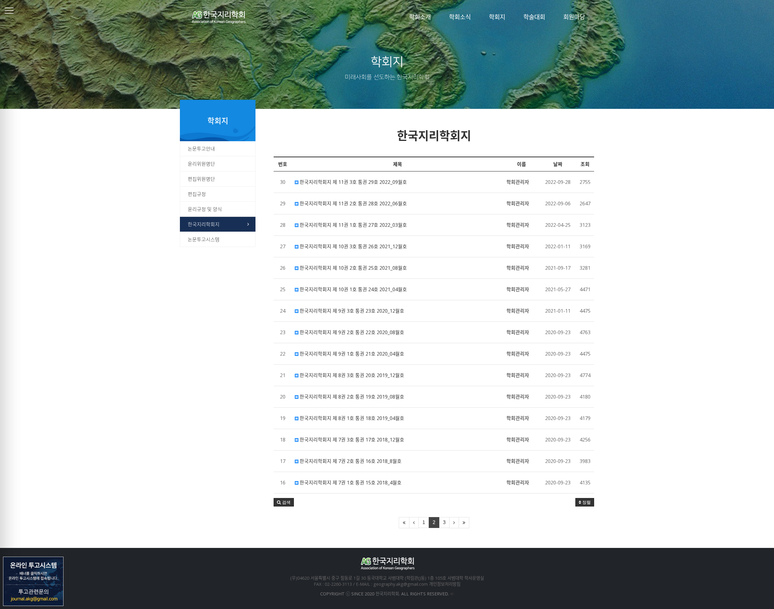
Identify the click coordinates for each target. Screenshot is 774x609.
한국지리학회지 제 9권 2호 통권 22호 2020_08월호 (351, 332)
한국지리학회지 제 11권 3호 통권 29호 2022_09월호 (352, 182)
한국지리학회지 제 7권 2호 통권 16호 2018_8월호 (350, 461)
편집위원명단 (201, 179)
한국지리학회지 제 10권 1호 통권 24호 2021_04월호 (352, 289)
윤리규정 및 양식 (205, 209)
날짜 (557, 164)
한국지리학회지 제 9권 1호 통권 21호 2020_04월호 (351, 353)
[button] (284, 502)
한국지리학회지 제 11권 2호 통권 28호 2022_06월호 (352, 203)
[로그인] (452, 594)
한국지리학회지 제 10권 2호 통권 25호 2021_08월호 (352, 268)
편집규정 (197, 194)
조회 (585, 164)
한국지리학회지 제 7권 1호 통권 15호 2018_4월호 (350, 482)
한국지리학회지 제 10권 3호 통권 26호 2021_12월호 (352, 246)
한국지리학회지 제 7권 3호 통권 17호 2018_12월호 (351, 439)
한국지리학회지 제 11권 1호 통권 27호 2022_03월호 (352, 225)
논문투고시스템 (204, 239)
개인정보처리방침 (444, 584)
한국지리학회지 (204, 224)
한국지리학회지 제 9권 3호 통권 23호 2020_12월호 (351, 311)
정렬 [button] (586, 502)
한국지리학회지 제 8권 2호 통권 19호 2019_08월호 (351, 396)
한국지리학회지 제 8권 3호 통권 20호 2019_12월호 (351, 375)
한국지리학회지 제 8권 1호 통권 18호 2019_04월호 (351, 418)
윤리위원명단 (201, 164)
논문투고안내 (201, 148)
